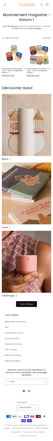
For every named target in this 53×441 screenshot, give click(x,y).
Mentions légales (13, 361)
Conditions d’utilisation (27, 436)
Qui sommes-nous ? (14, 333)
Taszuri (15, 425)
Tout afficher (26, 304)
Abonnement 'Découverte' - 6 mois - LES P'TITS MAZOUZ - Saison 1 (13, 71)
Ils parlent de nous (13, 344)
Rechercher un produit (15, 321)
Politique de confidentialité (22, 428)
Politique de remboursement (34, 432)
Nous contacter (12, 338)
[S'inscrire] (45, 382)
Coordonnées (15, 432)
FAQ (7, 327)
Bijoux (5, 159)
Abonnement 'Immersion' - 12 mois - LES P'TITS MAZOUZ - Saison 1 (38, 71)
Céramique (8, 295)
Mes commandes (13, 355)
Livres (5, 227)
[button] (5, 4)
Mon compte (11, 349)
